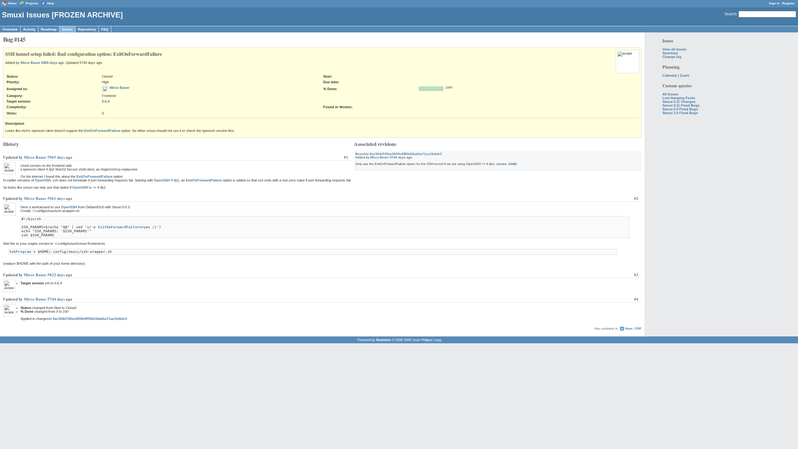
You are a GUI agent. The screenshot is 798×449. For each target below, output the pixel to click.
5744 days (398, 157)
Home (12, 3)
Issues (67, 29)
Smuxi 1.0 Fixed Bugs (680, 113)
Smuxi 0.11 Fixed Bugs (680, 105)
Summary (670, 53)
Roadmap (49, 29)
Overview (10, 29)
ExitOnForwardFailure (102, 131)
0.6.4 (105, 101)
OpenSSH (43, 180)
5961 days (56, 198)
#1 (346, 157)
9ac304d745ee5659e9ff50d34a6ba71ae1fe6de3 (90, 319)
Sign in (774, 3)
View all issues (674, 49)
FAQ (104, 29)
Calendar (669, 75)
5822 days (56, 275)
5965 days (49, 63)
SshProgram (20, 252)
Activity (29, 29)
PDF (638, 328)
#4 (636, 299)
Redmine (383, 340)
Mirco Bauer (30, 63)
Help (50, 3)
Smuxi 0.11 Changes (678, 102)
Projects (32, 3)
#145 (512, 164)
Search (730, 14)
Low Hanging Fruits (678, 98)
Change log (671, 57)
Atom (628, 328)
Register (788, 3)
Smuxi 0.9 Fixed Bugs (680, 109)
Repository (87, 29)
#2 (636, 198)
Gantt (684, 75)
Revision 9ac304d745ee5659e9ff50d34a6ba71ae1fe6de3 (398, 154)
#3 (636, 275)
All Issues (670, 94)
